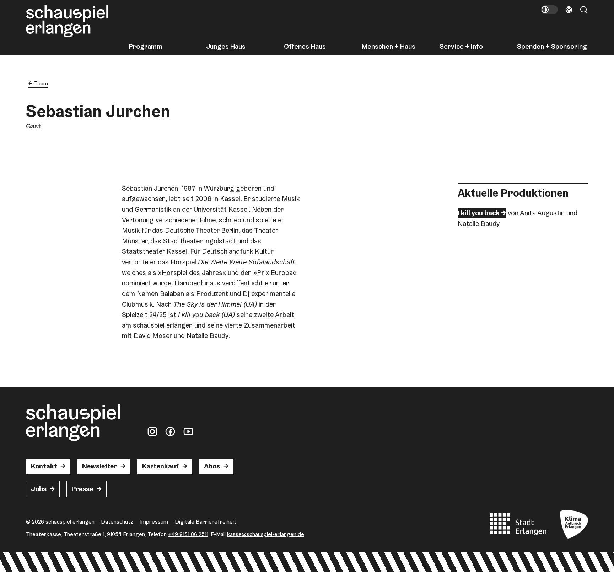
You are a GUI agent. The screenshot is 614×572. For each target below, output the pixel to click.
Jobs (39, 488)
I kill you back (479, 212)
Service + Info (461, 46)
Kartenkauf (160, 466)
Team (41, 83)
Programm (145, 46)
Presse (82, 488)
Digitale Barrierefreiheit (205, 521)
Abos (212, 466)
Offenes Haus (305, 46)
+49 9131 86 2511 (188, 534)
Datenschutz (117, 521)
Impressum (154, 521)
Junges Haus (226, 46)
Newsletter (99, 466)
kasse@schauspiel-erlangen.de (265, 534)
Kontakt (44, 466)
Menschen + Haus (388, 46)
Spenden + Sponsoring (552, 46)
